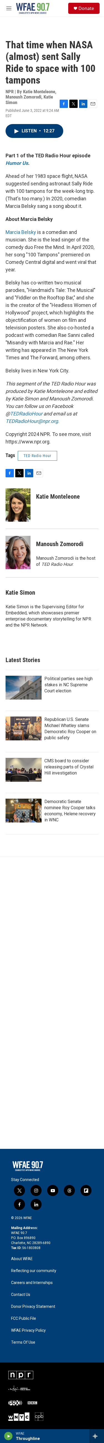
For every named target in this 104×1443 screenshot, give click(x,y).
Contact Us (20, 1295)
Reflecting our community (33, 1271)
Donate (86, 8)
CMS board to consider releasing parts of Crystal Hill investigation (68, 767)
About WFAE (22, 1259)
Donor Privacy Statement (33, 1307)
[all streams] (96, 1436)
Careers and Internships (32, 1283)
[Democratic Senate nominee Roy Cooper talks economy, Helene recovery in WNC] (24, 811)
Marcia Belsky (21, 232)
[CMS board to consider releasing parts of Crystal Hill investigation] (24, 770)
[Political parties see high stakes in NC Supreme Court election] (24, 688)
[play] (8, 1436)
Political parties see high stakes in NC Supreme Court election (68, 684)
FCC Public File (23, 1318)
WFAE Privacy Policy (28, 1330)
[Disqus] (52, 931)
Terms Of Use (23, 1342)
